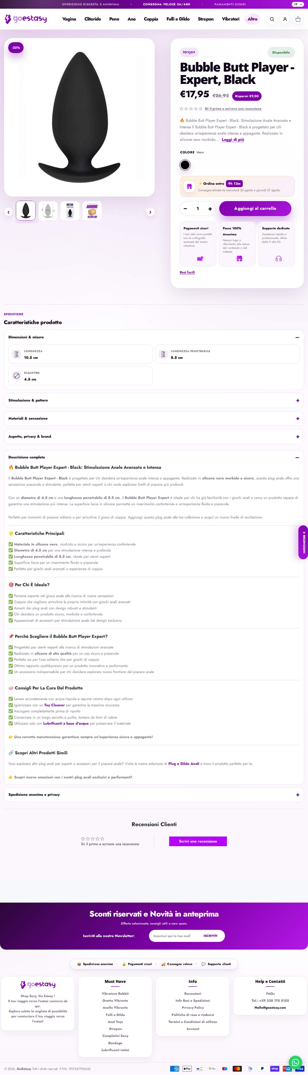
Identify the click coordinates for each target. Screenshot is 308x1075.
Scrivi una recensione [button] (198, 841)
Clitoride (92, 19)
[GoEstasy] (29, 19)
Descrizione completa (26, 457)
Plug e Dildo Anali (183, 763)
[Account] (285, 19)
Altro (252, 19)
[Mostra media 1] (26, 210)
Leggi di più (233, 139)
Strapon (205, 19)
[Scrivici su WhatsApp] (295, 1062)
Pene (114, 19)
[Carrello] (298, 19)
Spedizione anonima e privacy (34, 794)
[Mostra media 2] (48, 211)
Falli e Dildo (178, 19)
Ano (131, 19)
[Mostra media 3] (70, 211)
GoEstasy (24, 1069)
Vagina (69, 19)
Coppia (151, 19)
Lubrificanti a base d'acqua (66, 723)
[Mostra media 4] (92, 211)
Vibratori (230, 19)
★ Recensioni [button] (304, 542)
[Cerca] (272, 19)
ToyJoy (189, 52)
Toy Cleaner (54, 705)
